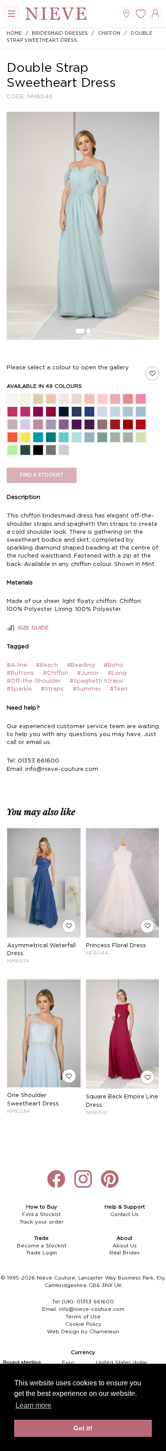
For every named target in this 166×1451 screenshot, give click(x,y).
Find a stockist (41, 475)
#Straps (52, 689)
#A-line (17, 665)
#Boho (113, 665)
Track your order (41, 1222)
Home (14, 33)
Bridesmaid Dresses (60, 33)
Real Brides (124, 1252)
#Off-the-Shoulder (34, 681)
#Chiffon (55, 673)
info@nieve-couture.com (91, 1309)
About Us (124, 1245)
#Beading (81, 665)
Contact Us (124, 1214)
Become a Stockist (41, 1245)
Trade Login (41, 1252)
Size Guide (33, 627)
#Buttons (20, 673)
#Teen (118, 689)
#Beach (47, 665)
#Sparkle (19, 689)
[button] (80, 331)
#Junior (88, 673)
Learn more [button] (33, 1405)
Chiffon (109, 33)
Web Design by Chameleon (83, 1331)
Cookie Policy (83, 1324)
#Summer (87, 689)
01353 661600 (95, 1301)
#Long (117, 673)
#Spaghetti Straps (96, 681)
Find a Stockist (41, 1214)
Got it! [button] (83, 1428)
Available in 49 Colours (44, 386)
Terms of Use (83, 1316)
